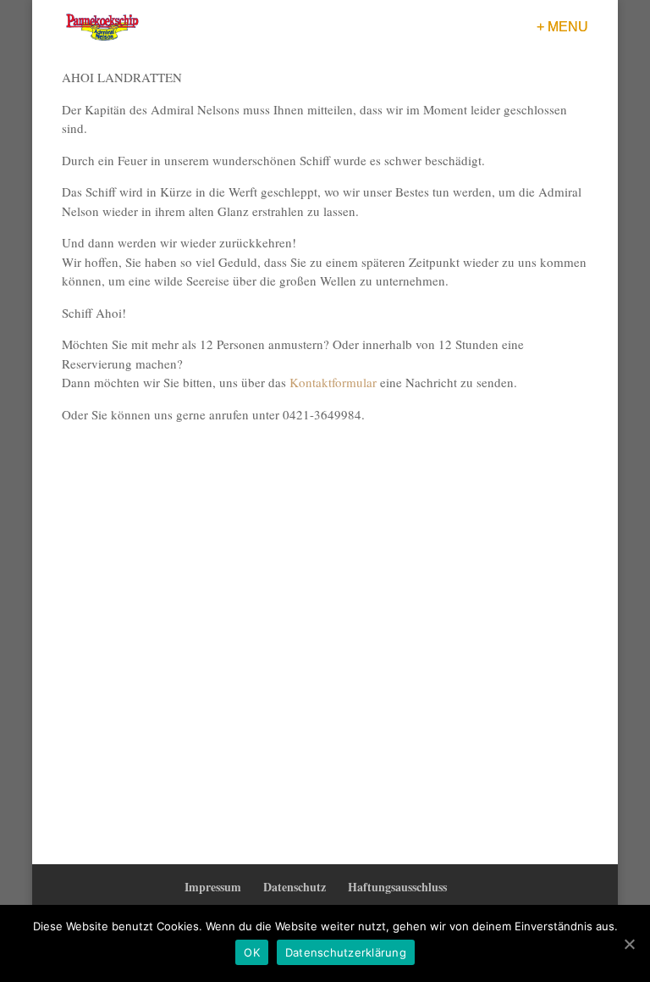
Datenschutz (294, 887)
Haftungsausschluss (397, 887)
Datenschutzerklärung (345, 952)
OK (252, 952)
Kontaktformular (333, 382)
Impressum (213, 887)
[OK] (628, 943)
